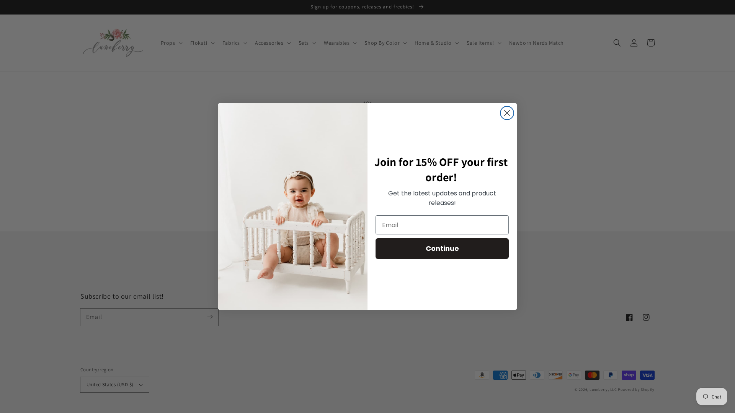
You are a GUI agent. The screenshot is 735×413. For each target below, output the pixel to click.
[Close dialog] (507, 113)
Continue (442, 248)
